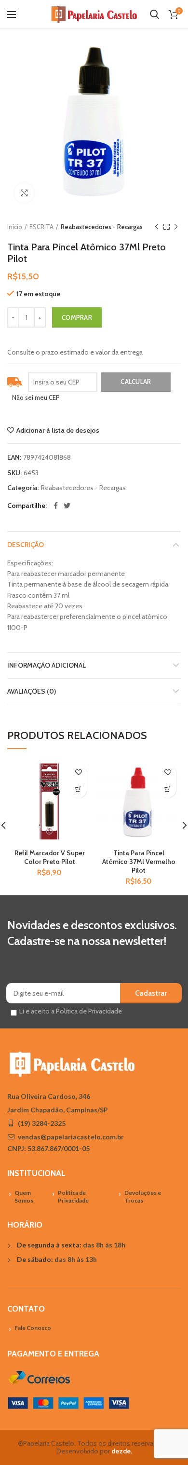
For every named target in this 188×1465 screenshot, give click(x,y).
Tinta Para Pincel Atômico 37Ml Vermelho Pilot (138, 862)
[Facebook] (56, 505)
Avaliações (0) (31, 691)
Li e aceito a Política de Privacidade (70, 1011)
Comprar (77, 317)
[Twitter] (67, 505)
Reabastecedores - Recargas (102, 227)
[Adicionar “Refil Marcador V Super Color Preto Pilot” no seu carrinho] (78, 789)
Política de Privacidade (73, 1197)
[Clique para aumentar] (24, 193)
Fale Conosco (32, 1327)
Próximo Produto (176, 227)
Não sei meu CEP (36, 397)
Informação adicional (46, 665)
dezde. (121, 1451)
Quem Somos (23, 1197)
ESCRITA (41, 227)
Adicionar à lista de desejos (57, 430)
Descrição (25, 544)
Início (14, 227)
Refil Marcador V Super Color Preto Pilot (49, 857)
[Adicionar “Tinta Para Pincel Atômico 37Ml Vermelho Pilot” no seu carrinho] (167, 789)
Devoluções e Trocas (142, 1197)
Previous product (156, 227)
